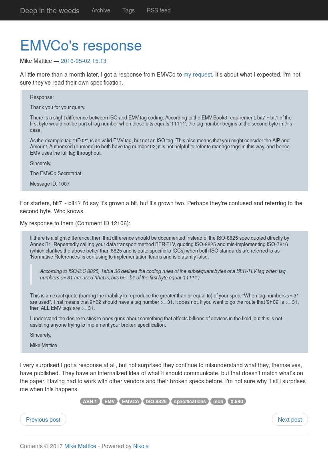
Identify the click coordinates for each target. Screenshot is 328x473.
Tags (128, 10)
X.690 (236, 401)
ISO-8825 (156, 401)
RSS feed (159, 10)
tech (218, 401)
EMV (109, 401)
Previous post (43, 419)
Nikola (141, 446)
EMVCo (130, 401)
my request (198, 74)
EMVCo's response (81, 44)
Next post (290, 419)
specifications (190, 401)
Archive (101, 10)
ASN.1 (90, 401)
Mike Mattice (80, 446)
